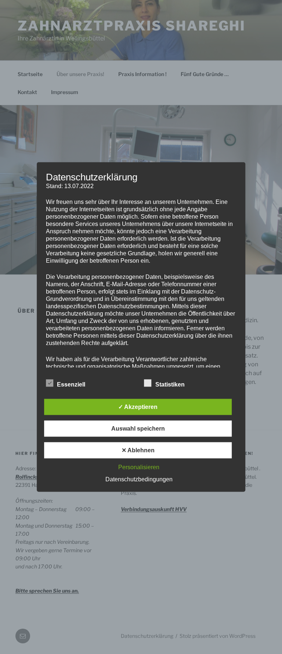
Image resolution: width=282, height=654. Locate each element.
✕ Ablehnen (138, 450)
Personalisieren (138, 467)
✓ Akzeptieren (138, 407)
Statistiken (170, 384)
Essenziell (71, 384)
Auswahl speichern (138, 428)
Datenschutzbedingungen (139, 479)
